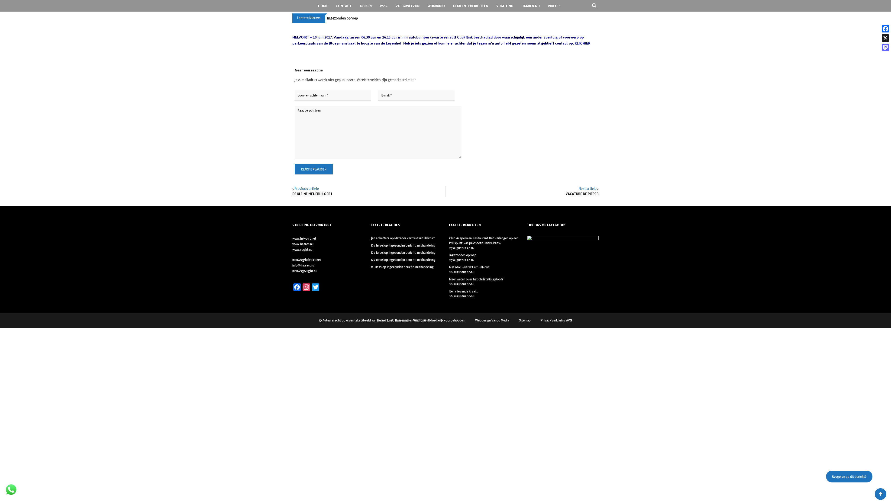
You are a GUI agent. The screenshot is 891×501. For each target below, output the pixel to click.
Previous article (306, 188)
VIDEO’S (554, 6)
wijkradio (436, 6)
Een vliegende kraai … (463, 291)
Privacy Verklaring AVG (556, 320)
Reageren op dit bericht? (849, 476)
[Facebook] (885, 28)
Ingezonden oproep (342, 18)
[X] (885, 38)
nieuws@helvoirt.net (306, 259)
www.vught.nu (302, 249)
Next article (588, 188)
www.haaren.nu (302, 244)
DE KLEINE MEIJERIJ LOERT (312, 194)
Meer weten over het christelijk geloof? (476, 279)
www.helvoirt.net (304, 238)
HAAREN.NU (530, 6)
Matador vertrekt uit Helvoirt (414, 238)
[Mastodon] (885, 47)
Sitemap (525, 320)
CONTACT (344, 6)
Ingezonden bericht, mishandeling (412, 245)
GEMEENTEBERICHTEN (470, 6)
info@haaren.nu (303, 265)
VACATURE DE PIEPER (582, 194)
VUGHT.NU (504, 6)
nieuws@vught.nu (304, 271)
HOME (323, 6)
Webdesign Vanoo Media (492, 320)
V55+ (384, 6)
